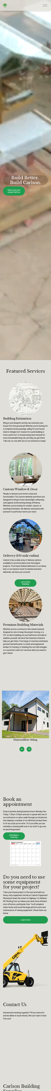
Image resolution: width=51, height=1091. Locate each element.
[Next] (29, 749)
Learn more (25, 920)
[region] (25, 721)
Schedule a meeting (14, 836)
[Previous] (22, 749)
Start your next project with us (14, 191)
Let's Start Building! (25, 583)
